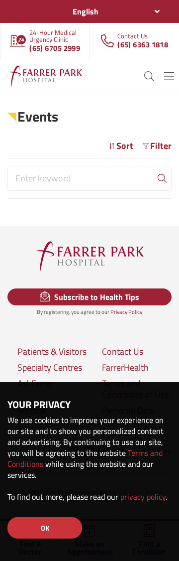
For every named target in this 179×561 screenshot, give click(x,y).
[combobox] (89, 11)
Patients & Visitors (52, 351)
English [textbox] (85, 11)
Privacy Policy (126, 312)
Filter (161, 145)
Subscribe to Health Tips (95, 297)
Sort (124, 145)
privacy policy (143, 497)
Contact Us (122, 351)
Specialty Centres (49, 367)
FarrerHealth (125, 367)
